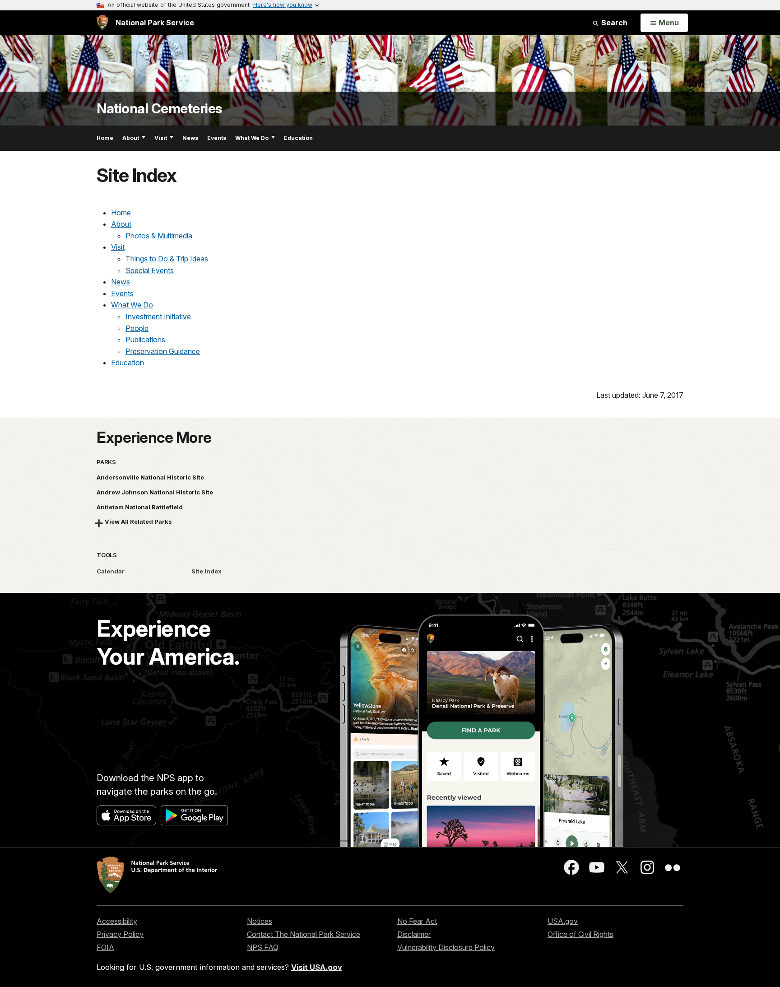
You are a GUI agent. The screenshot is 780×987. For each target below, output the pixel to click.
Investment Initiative (158, 316)
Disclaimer (414, 934)
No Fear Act (417, 921)
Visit (160, 138)
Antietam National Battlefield (140, 507)
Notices (259, 921)
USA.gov (563, 921)
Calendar (111, 571)
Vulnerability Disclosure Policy (446, 947)
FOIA (105, 947)
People (137, 328)
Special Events (149, 270)
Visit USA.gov (316, 967)
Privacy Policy (120, 934)
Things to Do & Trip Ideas (166, 258)
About (130, 138)
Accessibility (117, 921)
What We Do (252, 138)
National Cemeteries (159, 108)
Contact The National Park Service (303, 934)
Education (298, 138)
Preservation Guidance (162, 351)
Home (105, 138)
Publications (145, 339)
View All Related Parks (138, 521)
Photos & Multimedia (158, 235)
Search (613, 22)
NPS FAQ (263, 947)
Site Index (206, 571)
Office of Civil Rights (580, 934)
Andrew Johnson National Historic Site (155, 492)
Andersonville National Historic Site (150, 477)
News (190, 138)
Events (216, 138)
